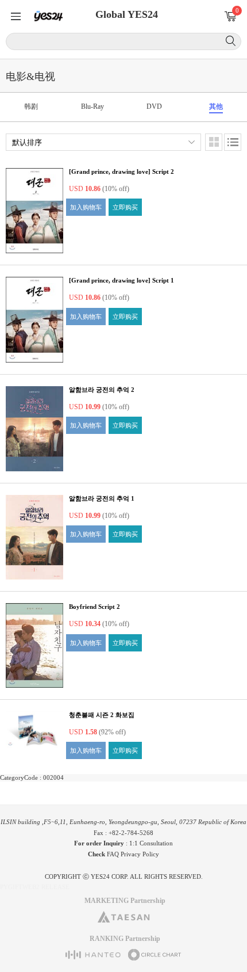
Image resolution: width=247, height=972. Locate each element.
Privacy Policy (140, 854)
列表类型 (232, 142)
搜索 (231, 41)
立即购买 (125, 207)
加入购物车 (86, 207)
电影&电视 (30, 76)
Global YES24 (126, 14)
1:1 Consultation (151, 843)
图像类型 (213, 142)
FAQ (113, 854)
